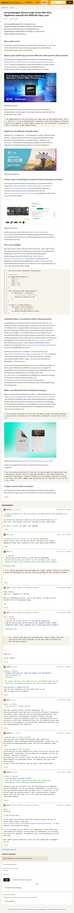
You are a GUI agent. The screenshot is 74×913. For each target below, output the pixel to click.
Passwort (6, 874)
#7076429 (68, 534)
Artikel (37, 2)
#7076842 (68, 588)
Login (69, 2)
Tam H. (8, 588)
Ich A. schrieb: (9, 617)
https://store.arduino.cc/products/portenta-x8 (19, 193)
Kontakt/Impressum (14, 909)
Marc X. (9, 700)
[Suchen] (64, 2)
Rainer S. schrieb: (10, 704)
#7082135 (68, 667)
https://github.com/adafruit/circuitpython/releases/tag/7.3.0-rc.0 (25, 354)
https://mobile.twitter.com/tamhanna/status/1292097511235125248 (27, 823)
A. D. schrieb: (8, 556)
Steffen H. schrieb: (10, 671)
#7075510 (68, 510)
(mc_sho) (15, 510)
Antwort (6, 497)
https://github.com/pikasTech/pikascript (17, 380)
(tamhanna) (14, 588)
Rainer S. (9, 667)
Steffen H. (9, 510)
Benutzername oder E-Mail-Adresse (11, 869)
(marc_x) (13, 700)
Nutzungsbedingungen (40, 909)
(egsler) (12, 534)
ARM (42, 138)
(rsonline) (14, 667)
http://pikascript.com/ (11, 375)
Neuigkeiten (28, 2)
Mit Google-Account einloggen (13, 888)
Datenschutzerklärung (27, 909)
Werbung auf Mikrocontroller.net (56, 909)
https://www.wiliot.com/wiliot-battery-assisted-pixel (35, 461)
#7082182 (68, 733)
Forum (44, 2)
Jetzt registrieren (10, 901)
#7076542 (68, 551)
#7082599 (68, 772)
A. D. (8, 534)
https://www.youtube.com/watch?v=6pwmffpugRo (38, 345)
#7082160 (68, 700)
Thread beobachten (9, 850)
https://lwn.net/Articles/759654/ (42, 340)
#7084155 (68, 805)
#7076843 (68, 613)
